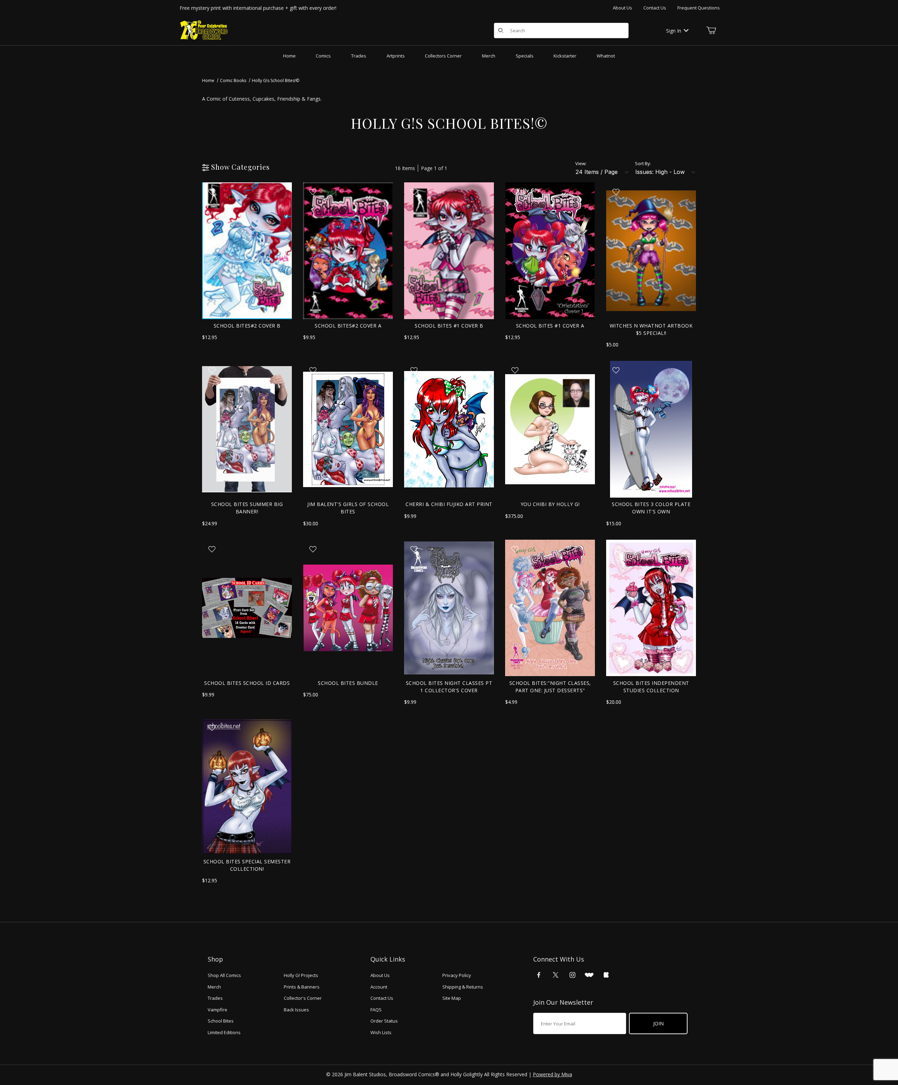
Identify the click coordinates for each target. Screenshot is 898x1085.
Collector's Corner (303, 998)
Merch (214, 987)
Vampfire (217, 1009)
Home (208, 80)
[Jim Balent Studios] (204, 30)
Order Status (384, 1021)
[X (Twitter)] (555, 974)
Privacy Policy (456, 975)
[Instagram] (572, 974)
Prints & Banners (302, 987)
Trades (215, 998)
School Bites (221, 1021)
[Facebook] (538, 974)
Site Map (451, 998)
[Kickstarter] (606, 974)
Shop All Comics (224, 975)
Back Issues (296, 1009)
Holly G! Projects (301, 975)
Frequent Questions (698, 8)
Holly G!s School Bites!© (275, 80)
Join (658, 1023)
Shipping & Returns (462, 987)
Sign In (673, 30)
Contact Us (654, 8)
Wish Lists (380, 1032)
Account (378, 987)
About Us (622, 8)
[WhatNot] (589, 974)
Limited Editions (224, 1032)
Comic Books (233, 80)
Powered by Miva (552, 1074)
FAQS (376, 1009)
